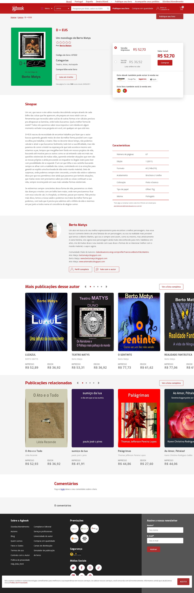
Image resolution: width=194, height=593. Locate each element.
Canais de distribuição (43, 545)
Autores (14, 531)
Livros (20, 17)
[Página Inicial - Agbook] (18, 9)
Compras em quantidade (142, 8)
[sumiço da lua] (93, 418)
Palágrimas (124, 451)
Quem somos (16, 541)
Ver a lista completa (171, 286)
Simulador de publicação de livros (44, 552)
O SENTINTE (125, 354)
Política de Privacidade (18, 583)
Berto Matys (65, 45)
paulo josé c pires (79, 455)
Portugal (79, 1)
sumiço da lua (80, 451)
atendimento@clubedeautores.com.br (128, 206)
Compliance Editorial (42, 526)
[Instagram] (90, 567)
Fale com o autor (108, 269)
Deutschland (102, 1)
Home (13, 17)
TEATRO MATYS (81, 354)
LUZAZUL (30, 354)
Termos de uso (17, 550)
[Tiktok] (98, 567)
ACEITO (183, 581)
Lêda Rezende (31, 455)
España (89, 1)
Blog (13, 536)
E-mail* (150, 536)
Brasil (69, 1)
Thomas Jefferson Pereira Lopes (132, 455)
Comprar (165, 62)
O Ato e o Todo (33, 451)
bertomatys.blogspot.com (90, 255)
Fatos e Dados (17, 545)
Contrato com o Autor (20, 555)
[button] (85, 286)
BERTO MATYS (31, 359)
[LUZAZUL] (46, 322)
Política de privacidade (20, 560)
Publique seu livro (123, 1)
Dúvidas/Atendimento (173, 1)
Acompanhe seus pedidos (147, 1)
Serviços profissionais (43, 531)
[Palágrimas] (139, 418)
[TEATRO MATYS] (93, 322)
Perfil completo (82, 269)
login (63, 489)
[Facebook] (82, 567)
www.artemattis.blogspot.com (92, 261)
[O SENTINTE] (139, 322)
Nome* (150, 525)
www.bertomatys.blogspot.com (94, 258)
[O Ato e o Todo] (46, 418)
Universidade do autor (43, 536)
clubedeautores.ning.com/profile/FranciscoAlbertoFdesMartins (122, 252)
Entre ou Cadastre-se (164, 8)
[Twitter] (73, 567)
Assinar (153, 549)
